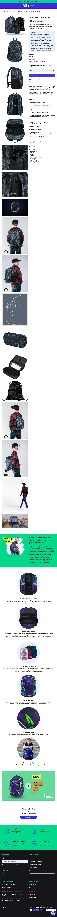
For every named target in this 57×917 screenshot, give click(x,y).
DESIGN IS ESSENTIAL (7, 888)
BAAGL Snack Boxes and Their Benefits (12, 891)
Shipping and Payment (35, 864)
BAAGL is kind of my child (8, 884)
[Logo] (28, 6)
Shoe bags (32, 891)
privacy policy (21, 864)
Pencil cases (32, 894)
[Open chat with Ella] (53, 913)
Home (3, 11)
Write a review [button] (28, 817)
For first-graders (33, 897)
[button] (54, 5)
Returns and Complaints (35, 861)
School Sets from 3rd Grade (20, 11)
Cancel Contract (42, 874)
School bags (32, 884)
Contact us (32, 871)
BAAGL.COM (7, 907)
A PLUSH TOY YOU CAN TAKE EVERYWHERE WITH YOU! (14, 895)
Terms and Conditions (34, 858)
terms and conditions (6, 865)
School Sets (9, 11)
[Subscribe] (26, 861)
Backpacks (32, 888)
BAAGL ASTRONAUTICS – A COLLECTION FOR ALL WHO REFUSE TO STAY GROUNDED (15, 900)
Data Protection (33, 867)
